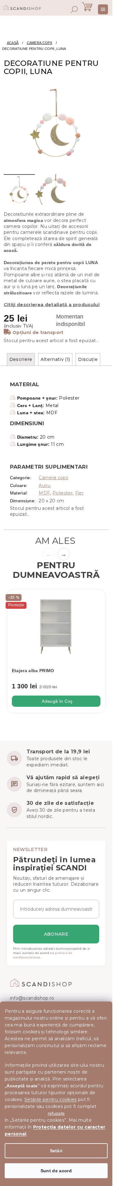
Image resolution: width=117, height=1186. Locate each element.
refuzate (56, 1113)
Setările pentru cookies (50, 1099)
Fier (79, 493)
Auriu (45, 485)
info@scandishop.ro (32, 998)
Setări (56, 1150)
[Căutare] (74, 9)
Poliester (62, 493)
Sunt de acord (56, 1170)
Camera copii (53, 477)
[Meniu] (103, 9)
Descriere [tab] (20, 359)
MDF (44, 493)
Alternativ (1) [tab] (55, 359)
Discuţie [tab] (88, 359)
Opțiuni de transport (38, 332)
